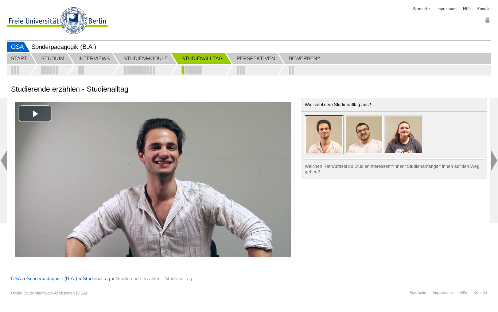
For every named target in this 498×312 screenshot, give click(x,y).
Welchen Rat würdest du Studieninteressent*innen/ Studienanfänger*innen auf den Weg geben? (392, 169)
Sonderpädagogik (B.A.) (52, 278)
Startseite (421, 9)
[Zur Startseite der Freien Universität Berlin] (57, 20)
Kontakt (484, 9)
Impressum (446, 9)
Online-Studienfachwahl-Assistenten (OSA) (49, 293)
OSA (17, 46)
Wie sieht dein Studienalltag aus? (338, 104)
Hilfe (467, 9)
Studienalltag (96, 278)
